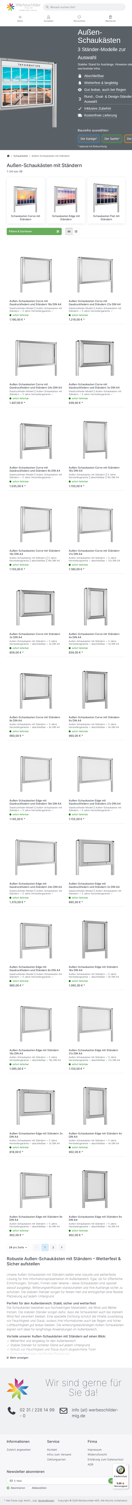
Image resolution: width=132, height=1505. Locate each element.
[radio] (69, 231)
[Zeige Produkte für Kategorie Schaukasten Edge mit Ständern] (66, 196)
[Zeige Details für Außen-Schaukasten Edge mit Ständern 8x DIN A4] (36, 1186)
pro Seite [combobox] (19, 1247)
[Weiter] (62, 1247)
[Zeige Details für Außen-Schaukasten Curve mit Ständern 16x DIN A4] (96, 437)
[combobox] (84, 7)
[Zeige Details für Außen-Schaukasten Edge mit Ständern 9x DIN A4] (96, 1186)
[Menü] (126, 1466)
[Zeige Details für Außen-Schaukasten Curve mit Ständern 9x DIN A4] (96, 687)
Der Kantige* (89, 138)
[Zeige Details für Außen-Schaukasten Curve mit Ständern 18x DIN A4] (36, 520)
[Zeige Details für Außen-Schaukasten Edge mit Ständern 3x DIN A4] (36, 1103)
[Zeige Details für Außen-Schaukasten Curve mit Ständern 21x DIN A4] (96, 520)
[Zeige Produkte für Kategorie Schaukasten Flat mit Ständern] (106, 196)
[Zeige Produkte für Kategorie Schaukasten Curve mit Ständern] (25, 196)
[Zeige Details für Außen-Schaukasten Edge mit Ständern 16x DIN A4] (96, 936)
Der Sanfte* (111, 138)
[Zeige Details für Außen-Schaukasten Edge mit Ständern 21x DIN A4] (96, 1019)
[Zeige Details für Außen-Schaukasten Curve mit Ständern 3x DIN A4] (36, 603)
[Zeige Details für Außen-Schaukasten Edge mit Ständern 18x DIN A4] (36, 1019)
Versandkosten (46, 1500)
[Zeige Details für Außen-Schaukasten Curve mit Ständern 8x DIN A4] (36, 687)
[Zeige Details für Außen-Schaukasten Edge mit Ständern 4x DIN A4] (96, 1103)
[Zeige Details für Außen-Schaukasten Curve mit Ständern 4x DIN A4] (96, 603)
